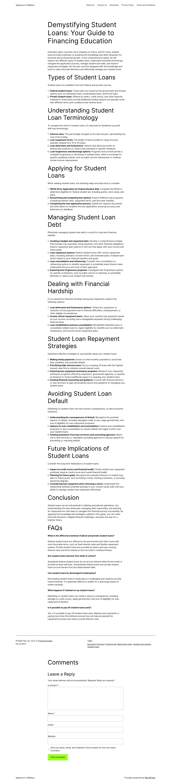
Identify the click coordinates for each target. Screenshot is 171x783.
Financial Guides (45, 641)
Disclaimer (114, 5)
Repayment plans (124, 644)
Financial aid (110, 644)
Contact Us (102, 5)
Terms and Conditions (146, 5)
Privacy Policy (128, 5)
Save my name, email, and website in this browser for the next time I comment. (83, 749)
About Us (90, 5)
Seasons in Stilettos (25, 5)
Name (51, 713)
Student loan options (142, 644)
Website (51, 736)
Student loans (93, 647)
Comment (53, 685)
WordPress (150, 777)
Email (51, 725)
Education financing (95, 644)
